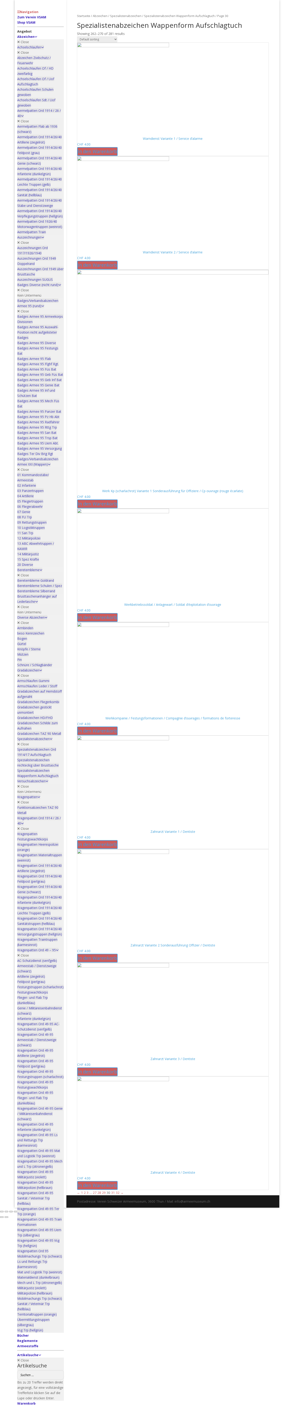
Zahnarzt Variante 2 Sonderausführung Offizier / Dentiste (172, 945)
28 (99, 1192)
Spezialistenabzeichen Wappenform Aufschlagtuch (179, 16)
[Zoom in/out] (2, 1211)
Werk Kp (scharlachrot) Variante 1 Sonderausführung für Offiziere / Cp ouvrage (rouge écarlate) (172, 491)
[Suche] (59, 1374)
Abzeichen (100, 16)
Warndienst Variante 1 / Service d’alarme (173, 138)
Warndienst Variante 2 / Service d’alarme (173, 252)
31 (113, 1192)
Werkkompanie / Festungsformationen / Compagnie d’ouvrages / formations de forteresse (172, 718)
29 (104, 1192)
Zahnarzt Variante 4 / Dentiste (172, 1172)
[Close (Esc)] (15, 1211)
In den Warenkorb (97, 151)
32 (117, 1192)
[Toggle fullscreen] (6, 1211)
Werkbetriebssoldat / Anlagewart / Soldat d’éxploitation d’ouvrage (172, 604)
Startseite (83, 16)
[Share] (11, 1211)
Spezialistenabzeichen (125, 16)
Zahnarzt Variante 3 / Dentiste (172, 1059)
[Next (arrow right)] (6, 1217)
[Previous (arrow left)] (2, 1217)
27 (94, 1192)
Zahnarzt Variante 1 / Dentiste (172, 831)
